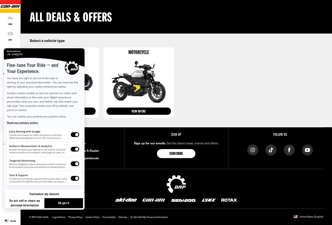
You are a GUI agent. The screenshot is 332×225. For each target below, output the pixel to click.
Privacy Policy (75, 217)
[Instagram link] (252, 150)
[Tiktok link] (271, 150)
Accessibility (109, 217)
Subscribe (176, 154)
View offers (139, 111)
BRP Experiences (86, 158)
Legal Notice (58, 217)
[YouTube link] (307, 150)
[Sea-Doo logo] (183, 200)
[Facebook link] (289, 150)
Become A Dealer (86, 150)
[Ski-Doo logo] (126, 200)
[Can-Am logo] (153, 200)
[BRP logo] (176, 183)
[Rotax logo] (229, 200)
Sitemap (123, 217)
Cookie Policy (92, 217)
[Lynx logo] (208, 200)
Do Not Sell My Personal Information (149, 217)
